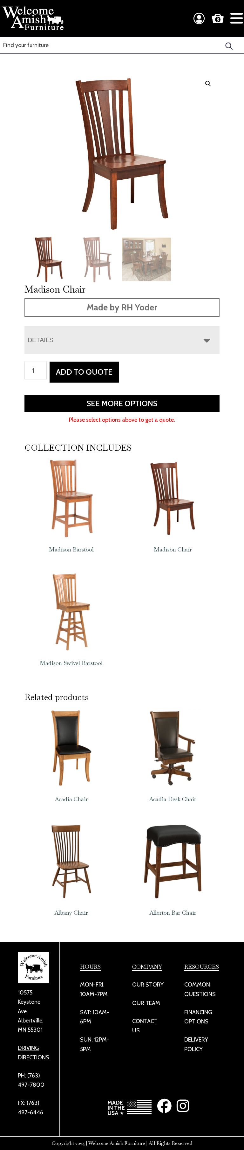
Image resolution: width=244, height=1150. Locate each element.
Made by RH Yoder (122, 307)
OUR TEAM (146, 1003)
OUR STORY (148, 984)
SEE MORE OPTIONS (122, 403)
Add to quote (84, 372)
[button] (208, 83)
